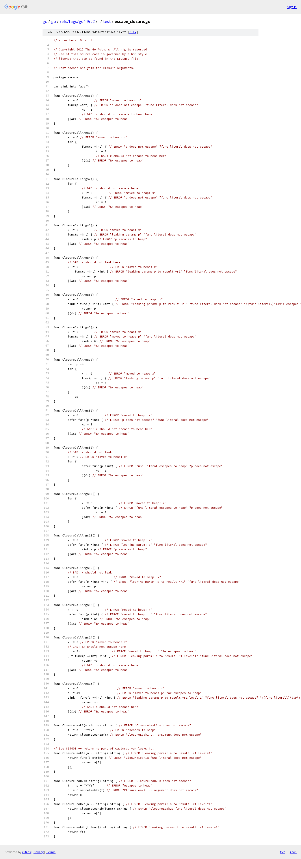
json (293, 852)
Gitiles (26, 852)
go (45, 21)
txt (282, 852)
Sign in (292, 7)
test (107, 21)
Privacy (38, 852)
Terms (51, 852)
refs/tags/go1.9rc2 (77, 21)
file (132, 32)
